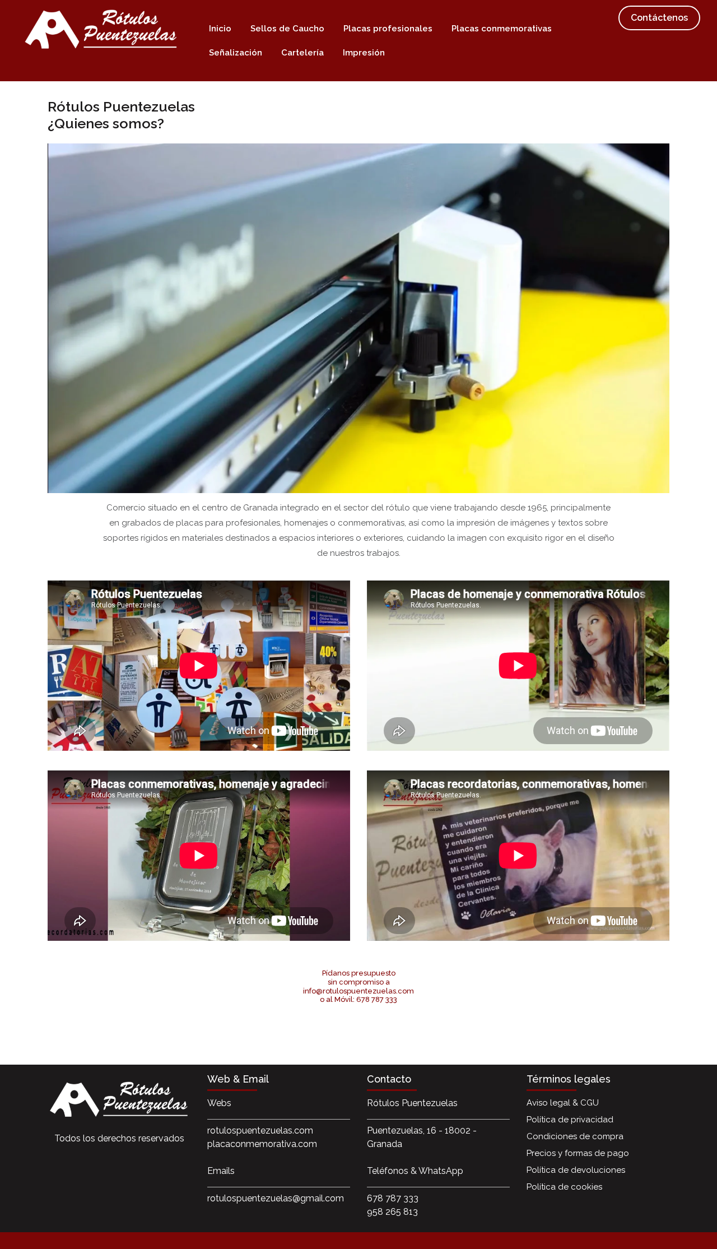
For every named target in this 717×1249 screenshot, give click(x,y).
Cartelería (302, 53)
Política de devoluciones (576, 1170)
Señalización (235, 53)
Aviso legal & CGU (563, 1103)
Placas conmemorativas (501, 29)
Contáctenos (659, 17)
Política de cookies (564, 1187)
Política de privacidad (570, 1120)
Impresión (364, 53)
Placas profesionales (387, 29)
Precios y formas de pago (578, 1153)
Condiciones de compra (575, 1136)
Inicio (220, 29)
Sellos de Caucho (287, 29)
